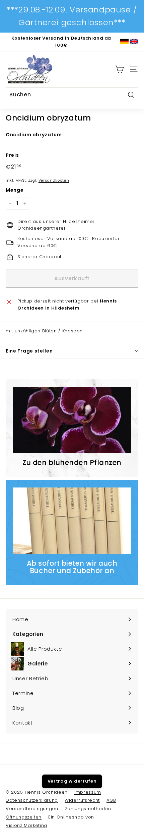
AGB (111, 800)
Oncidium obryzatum (34, 134)
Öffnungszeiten (24, 817)
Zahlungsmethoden (88, 808)
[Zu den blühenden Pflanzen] (72, 420)
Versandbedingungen (32, 808)
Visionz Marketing (26, 825)
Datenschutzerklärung (32, 800)
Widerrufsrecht (82, 800)
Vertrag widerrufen (72, 781)
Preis (12, 155)
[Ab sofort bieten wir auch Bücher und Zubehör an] (72, 520)
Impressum (87, 792)
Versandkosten (54, 180)
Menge (14, 190)
